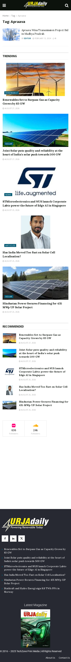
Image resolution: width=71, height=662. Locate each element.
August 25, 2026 (11, 210)
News (8, 194)
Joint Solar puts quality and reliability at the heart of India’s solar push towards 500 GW (43, 353)
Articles (10, 245)
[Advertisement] (35, 476)
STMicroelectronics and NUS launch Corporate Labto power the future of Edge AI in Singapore (42, 372)
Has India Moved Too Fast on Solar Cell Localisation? (34, 574)
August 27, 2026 (11, 108)
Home (6, 15)
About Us (50, 657)
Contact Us (64, 657)
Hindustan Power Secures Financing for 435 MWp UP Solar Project (43, 403)
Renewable (11, 93)
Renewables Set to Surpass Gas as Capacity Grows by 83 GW (40, 336)
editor (27, 38)
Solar (8, 143)
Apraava (22, 15)
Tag (13, 15)
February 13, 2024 (42, 38)
